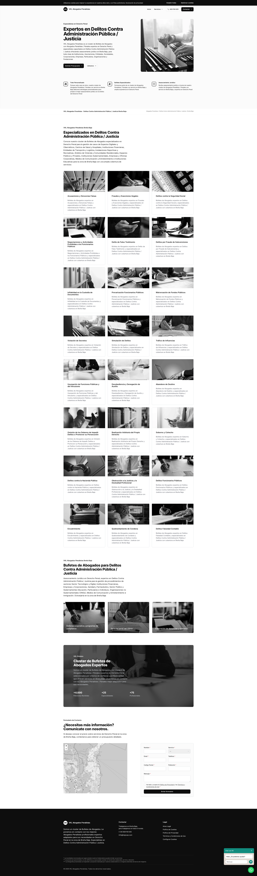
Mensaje (147, 774)
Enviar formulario (167, 791)
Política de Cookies (170, 829)
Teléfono (171, 756)
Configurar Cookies (170, 839)
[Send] (251, 862)
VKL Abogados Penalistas (79, 9)
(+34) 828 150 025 (125, 832)
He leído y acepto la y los (165, 786)
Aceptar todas (171, 3)
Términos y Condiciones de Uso (174, 836)
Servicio (171, 747)
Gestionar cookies (187, 3)
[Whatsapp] (251, 870)
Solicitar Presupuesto (72, 66)
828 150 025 (174, 9)
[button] (95, 768)
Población (172, 765)
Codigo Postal (149, 765)
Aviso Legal (167, 826)
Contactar (186, 9)
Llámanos (90, 66)
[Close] (251, 850)
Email (146, 756)
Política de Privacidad (167, 784)
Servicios (157, 9)
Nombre (147, 747)
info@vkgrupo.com (125, 835)
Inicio (149, 9)
